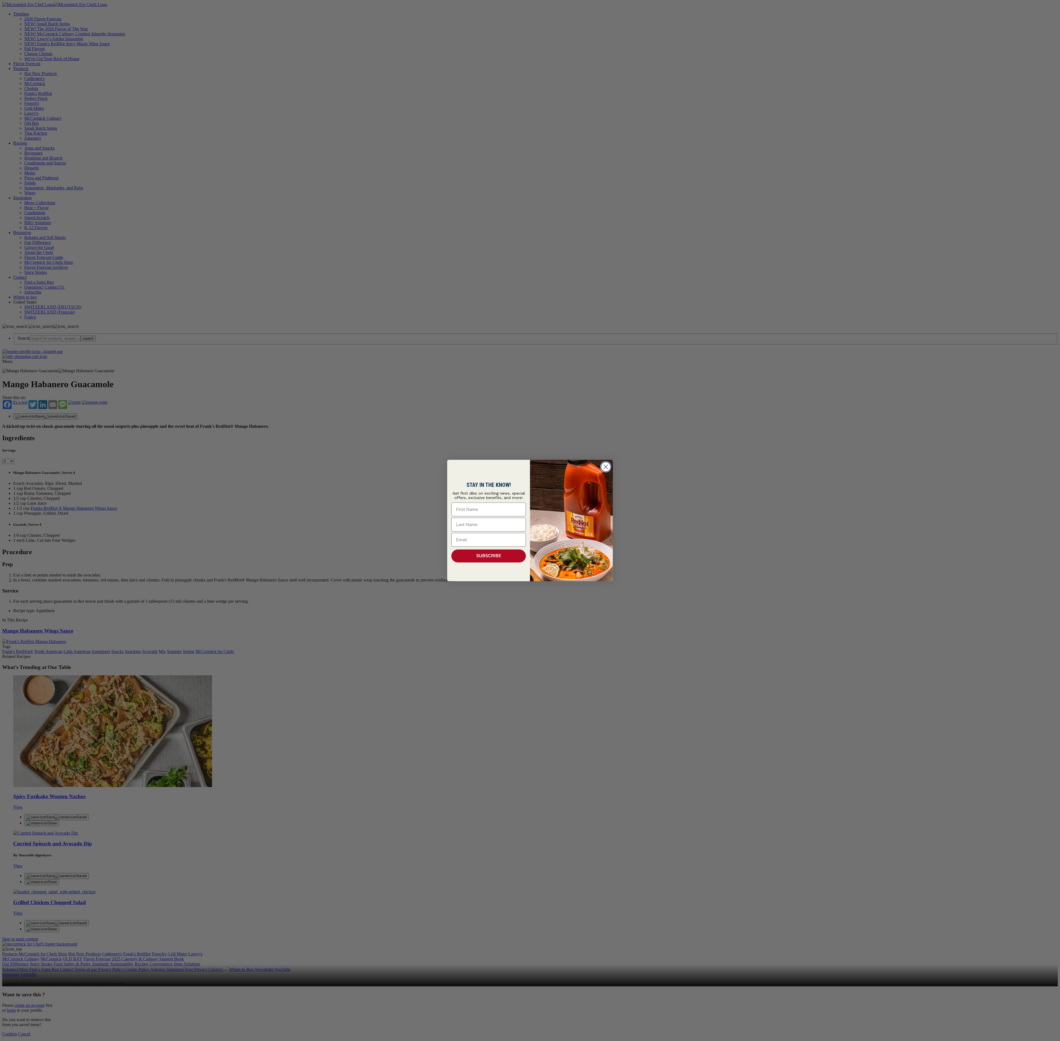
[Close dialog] (606, 467)
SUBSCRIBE (488, 556)
